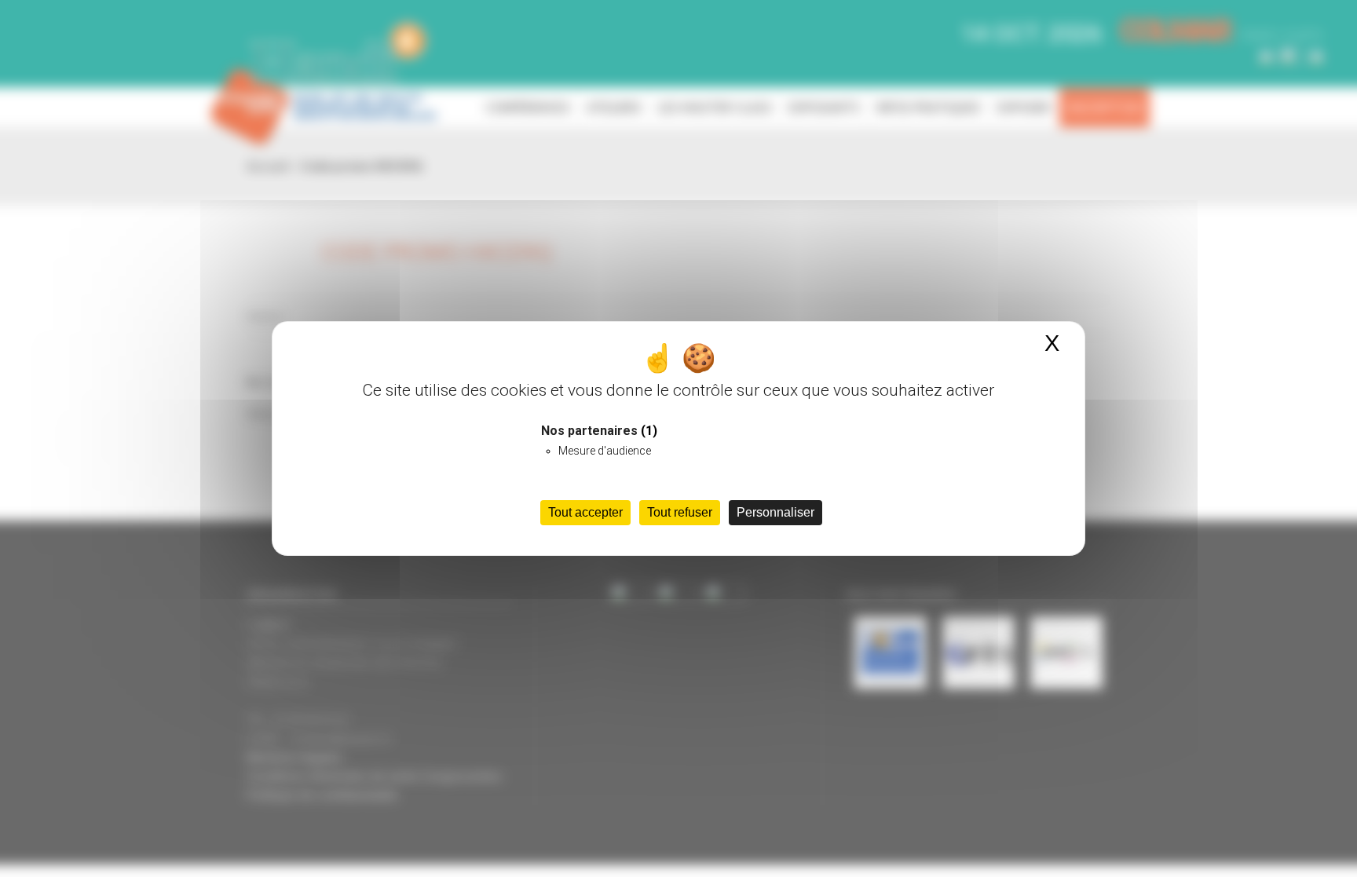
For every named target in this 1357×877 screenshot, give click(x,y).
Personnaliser (775, 512)
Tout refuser (679, 512)
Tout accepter (585, 512)
